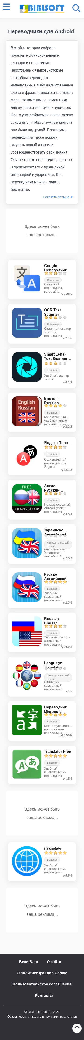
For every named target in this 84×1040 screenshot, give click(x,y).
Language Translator (53, 665)
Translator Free (57, 751)
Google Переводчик (55, 268)
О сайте (54, 962)
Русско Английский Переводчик (55, 578)
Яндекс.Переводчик (62, 443)
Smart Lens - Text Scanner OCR (55, 358)
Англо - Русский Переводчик (55, 490)
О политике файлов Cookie (42, 973)
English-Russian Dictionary (53, 403)
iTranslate (52, 848)
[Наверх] (77, 1032)
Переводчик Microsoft (55, 709)
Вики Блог (28, 962)
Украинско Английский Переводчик (55, 534)
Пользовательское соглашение (42, 984)
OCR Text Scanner (52, 312)
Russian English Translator (53, 623)
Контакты (44, 995)
